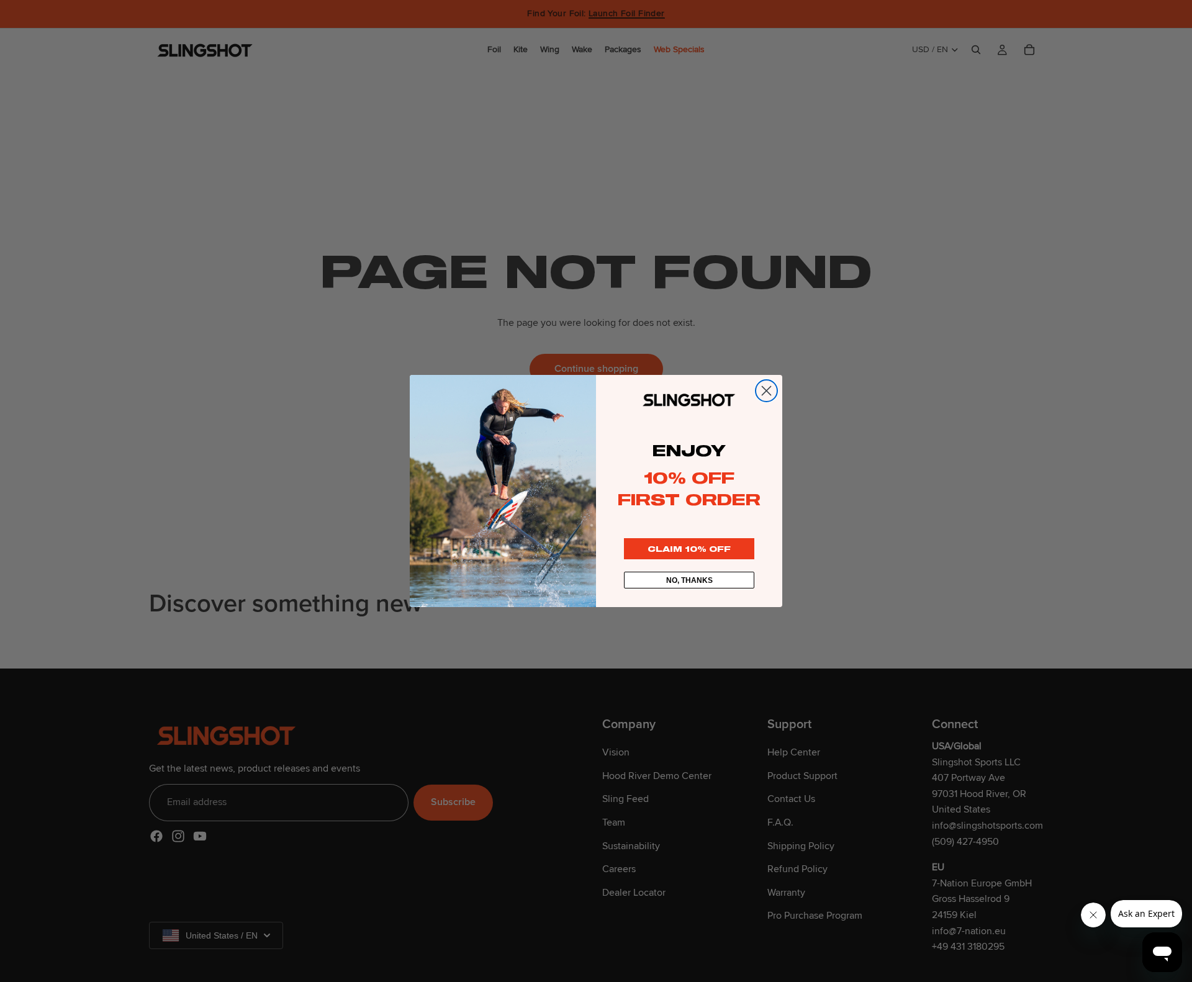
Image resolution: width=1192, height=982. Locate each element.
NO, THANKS (689, 580)
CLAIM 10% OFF (689, 548)
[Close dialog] (766, 391)
